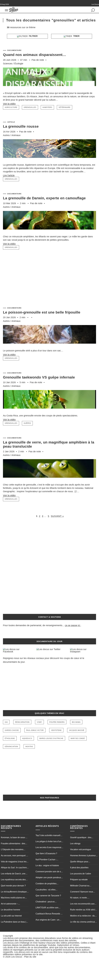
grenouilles (30, 107)
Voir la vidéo (9, 103)
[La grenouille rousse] (49, 161)
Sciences (7, 63)
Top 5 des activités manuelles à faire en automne (49, 835)
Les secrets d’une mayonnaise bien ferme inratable (49, 847)
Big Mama (76, 722)
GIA (6, 722)
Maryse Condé (78, 738)
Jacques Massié (76, 730)
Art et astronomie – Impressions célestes (10, 904)
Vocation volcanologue (80, 849)
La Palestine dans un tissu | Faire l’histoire (13, 922)
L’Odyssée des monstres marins (12, 849)
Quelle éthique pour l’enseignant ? (79, 862)
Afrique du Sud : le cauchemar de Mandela (14, 867)
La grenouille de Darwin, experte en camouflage (44, 198)
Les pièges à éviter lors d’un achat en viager (48, 841)
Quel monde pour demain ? (13, 886)
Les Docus (16, 956)
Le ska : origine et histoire (47, 865)
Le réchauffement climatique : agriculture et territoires (14, 892)
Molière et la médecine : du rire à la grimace (82, 916)
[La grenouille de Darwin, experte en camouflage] (49, 233)
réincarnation (22, 722)
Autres (6, 135)
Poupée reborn (57, 722)
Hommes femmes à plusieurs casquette (83, 855)
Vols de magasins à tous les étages (13, 862)
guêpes (27, 423)
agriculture (11, 107)
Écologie (18, 63)
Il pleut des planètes (79, 867)
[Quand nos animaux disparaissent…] (49, 90)
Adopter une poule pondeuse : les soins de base (49, 877)
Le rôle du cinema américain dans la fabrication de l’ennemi (83, 922)
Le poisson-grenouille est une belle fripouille (41, 312)
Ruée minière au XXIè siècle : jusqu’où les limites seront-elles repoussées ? (83, 910)
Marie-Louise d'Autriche (51, 738)
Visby (39, 722)
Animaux (15, 135)
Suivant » (57, 516)
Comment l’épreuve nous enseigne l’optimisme (81, 892)
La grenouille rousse (21, 126)
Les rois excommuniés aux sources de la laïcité (82, 904)
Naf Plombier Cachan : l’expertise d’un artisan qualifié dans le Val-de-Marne (49, 859)
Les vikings (75, 843)
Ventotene (56, 730)
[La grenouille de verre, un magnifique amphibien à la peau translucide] (49, 481)
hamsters (47, 107)
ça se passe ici (72, 625)
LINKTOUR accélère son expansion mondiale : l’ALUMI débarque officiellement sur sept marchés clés (49, 907)
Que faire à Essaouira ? (46, 853)
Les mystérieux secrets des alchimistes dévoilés (13, 879)
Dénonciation (11, 746)
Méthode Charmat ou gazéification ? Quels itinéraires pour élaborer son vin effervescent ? (83, 886)
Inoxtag (29, 746)
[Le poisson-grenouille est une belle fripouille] (49, 347)
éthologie (10, 738)
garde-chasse (12, 730)
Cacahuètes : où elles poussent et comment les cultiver (47, 890)
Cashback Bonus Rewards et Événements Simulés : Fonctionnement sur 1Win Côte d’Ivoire (49, 914)
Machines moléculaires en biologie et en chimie (13, 898)
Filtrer (33, 36)
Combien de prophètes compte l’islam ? (46, 883)
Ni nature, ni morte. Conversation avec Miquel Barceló (82, 898)
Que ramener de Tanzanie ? (48, 895)
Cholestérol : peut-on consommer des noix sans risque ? (47, 902)
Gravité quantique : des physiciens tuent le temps (81, 837)
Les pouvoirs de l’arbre (80, 874)
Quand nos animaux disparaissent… (34, 55)
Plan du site (30, 956)
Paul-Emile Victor (35, 730)
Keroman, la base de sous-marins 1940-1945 (13, 837)
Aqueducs (27, 738)
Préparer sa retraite (79, 879)
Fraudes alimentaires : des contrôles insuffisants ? (13, 843)
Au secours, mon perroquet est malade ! (15, 855)
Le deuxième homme (10, 910)
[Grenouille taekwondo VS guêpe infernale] (49, 412)
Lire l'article (9, 175)
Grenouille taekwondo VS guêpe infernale (39, 377)
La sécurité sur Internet (11, 916)
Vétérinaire (64, 107)
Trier (76, 36)
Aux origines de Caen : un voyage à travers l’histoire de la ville (49, 920)
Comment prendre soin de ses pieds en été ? (49, 871)
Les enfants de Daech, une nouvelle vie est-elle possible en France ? (14, 874)
